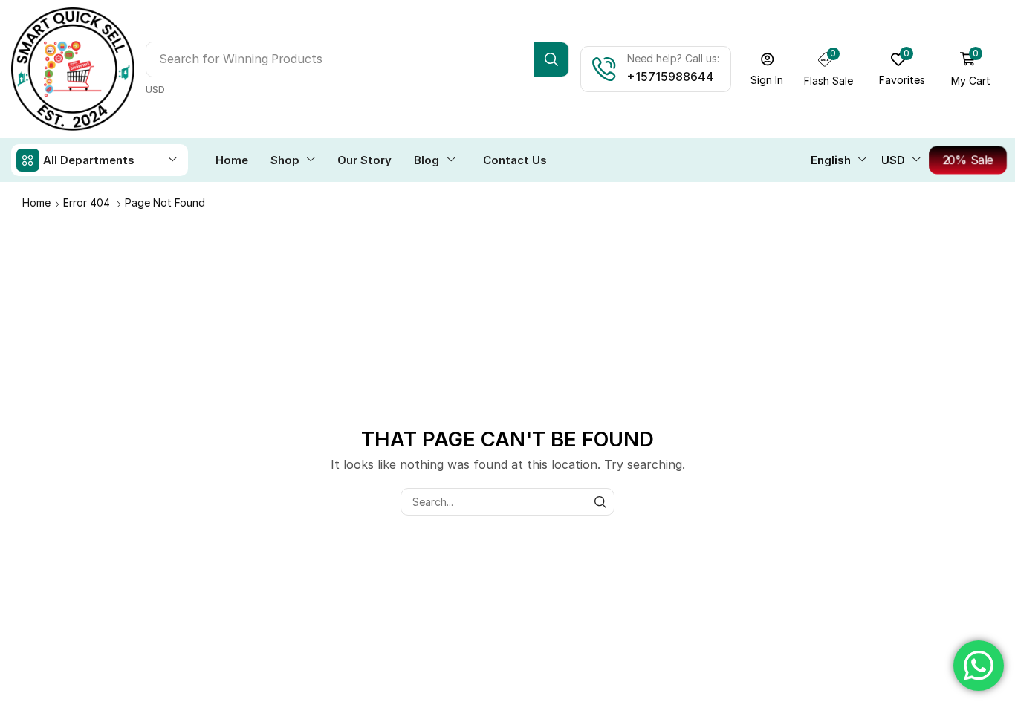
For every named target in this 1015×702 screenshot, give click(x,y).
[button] (767, 69)
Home (36, 202)
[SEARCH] (600, 502)
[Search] (551, 59)
